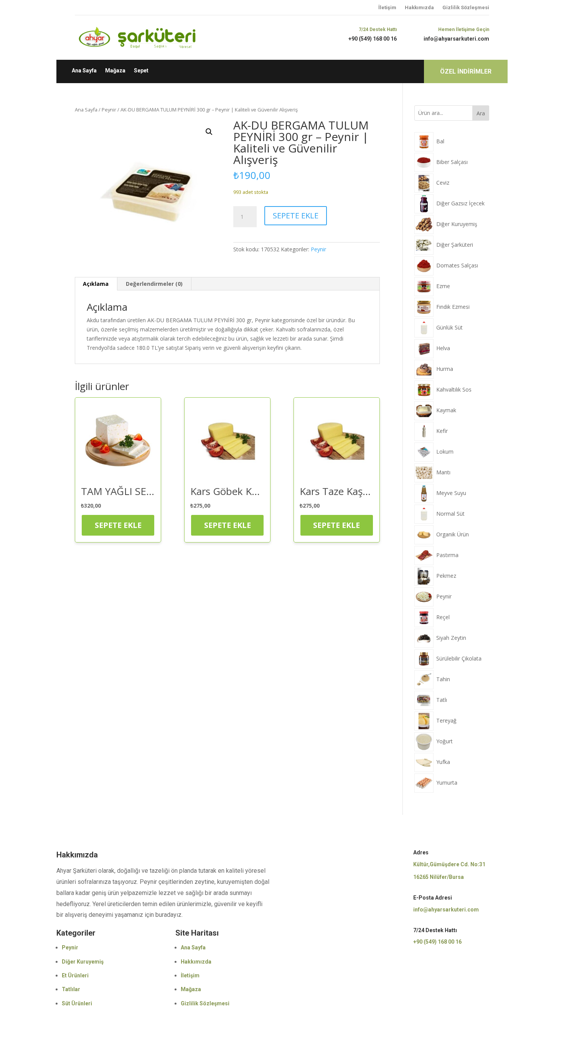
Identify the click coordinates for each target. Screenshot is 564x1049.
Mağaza (115, 70)
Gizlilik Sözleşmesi (465, 7)
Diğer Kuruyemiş (83, 962)
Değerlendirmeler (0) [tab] (154, 283)
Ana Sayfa (84, 70)
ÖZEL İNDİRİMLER (465, 71)
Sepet (141, 70)
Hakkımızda (419, 7)
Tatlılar (71, 989)
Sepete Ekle (295, 215)
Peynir (109, 109)
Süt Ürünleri (77, 1003)
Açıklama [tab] (96, 283)
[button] (209, 132)
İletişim (387, 7)
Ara (481, 113)
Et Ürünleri (75, 975)
